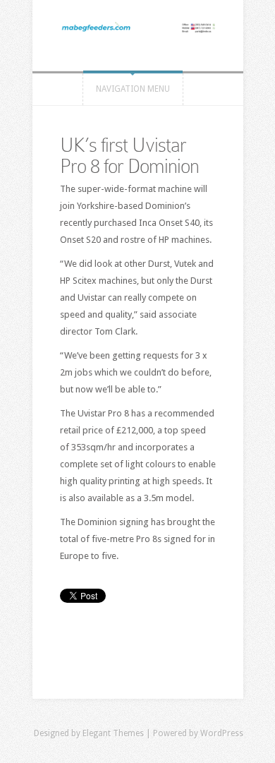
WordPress (221, 733)
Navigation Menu (133, 89)
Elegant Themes (113, 733)
